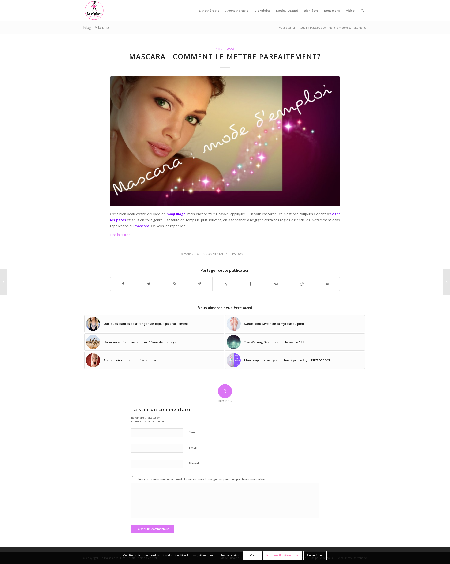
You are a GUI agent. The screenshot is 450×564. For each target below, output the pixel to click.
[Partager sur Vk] (276, 283)
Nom (192, 432)
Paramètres (315, 556)
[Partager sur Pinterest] (199, 283)
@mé (241, 254)
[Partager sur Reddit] (301, 283)
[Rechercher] (362, 10)
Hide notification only (282, 556)
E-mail (193, 447)
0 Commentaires (215, 254)
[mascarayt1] (225, 141)
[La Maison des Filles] (94, 10)
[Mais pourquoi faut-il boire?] (3, 282)
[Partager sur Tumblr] (250, 283)
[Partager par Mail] (327, 283)
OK (252, 556)
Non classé (225, 49)
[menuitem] (209, 10)
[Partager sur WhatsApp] (174, 283)
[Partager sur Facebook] (123, 283)
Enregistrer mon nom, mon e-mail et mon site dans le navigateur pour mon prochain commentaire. (202, 479)
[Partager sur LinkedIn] (225, 283)
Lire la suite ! (120, 234)
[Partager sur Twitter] (148, 283)
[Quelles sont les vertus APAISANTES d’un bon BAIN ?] (446, 282)
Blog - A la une (96, 27)
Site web (194, 463)
